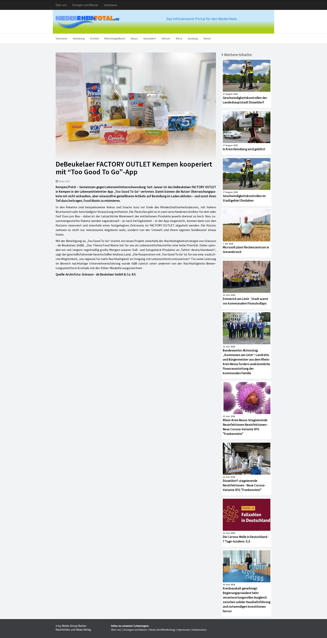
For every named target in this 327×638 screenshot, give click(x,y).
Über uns (61, 5)
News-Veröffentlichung (162, 629)
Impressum (110, 5)
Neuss (134, 38)
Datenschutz (199, 629)
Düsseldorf (149, 38)
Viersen (166, 38)
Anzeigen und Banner (85, 5)
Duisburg (193, 38)
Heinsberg (79, 38)
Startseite (61, 38)
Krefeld (94, 38)
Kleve (179, 38)
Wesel (207, 38)
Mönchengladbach (114, 38)
